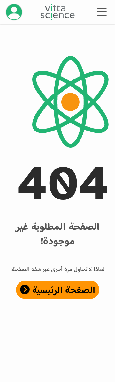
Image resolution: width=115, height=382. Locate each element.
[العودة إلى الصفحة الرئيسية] (58, 12)
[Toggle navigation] (102, 11)
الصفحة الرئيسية (62, 290)
